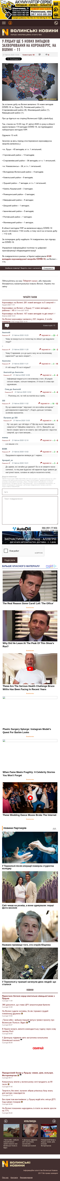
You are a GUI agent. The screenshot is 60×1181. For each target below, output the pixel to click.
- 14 (56, 363)
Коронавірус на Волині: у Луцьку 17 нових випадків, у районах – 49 (26, 309)
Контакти (14, 1177)
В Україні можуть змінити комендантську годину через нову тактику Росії (29, 1030)
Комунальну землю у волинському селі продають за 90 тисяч (27, 1083)
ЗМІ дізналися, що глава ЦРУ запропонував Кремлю (26, 1004)
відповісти (46, 335)
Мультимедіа (30, 1121)
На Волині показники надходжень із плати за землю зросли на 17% (29, 1109)
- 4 (57, 463)
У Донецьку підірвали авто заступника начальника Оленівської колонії (25, 1039)
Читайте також (30, 297)
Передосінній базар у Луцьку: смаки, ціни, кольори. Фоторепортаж (48, 1143)
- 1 (57, 335)
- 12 (56, 403)
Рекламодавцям (26, 1177)
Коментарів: (28, 54)
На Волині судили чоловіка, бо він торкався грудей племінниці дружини (25, 1012)
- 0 (57, 440)
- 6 (57, 375)
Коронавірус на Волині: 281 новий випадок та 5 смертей (28, 302)
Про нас (5, 1177)
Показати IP (6, 335)
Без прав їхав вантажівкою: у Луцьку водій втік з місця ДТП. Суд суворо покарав (29, 1100)
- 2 (57, 349)
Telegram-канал (30, 280)
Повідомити (48, 268)
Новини (30, 989)
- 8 (57, 451)
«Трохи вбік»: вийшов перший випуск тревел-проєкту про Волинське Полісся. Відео (28, 1021)
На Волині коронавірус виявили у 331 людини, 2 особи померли (27, 320)
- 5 (57, 420)
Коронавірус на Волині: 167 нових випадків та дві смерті (27, 313)
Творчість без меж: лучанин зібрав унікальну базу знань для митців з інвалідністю (27, 1091)
